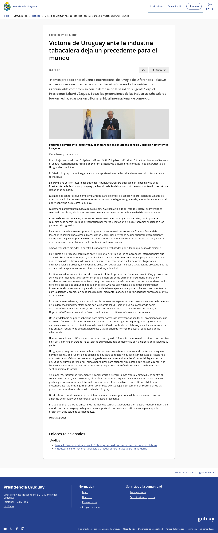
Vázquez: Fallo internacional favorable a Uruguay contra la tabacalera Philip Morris (101, 448)
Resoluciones (89, 502)
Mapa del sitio (129, 529)
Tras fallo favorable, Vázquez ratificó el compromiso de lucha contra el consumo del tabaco (106, 445)
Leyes (85, 492)
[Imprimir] (143, 70)
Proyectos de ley (91, 507)
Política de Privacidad (175, 529)
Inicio (6, 15)
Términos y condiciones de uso (200, 529)
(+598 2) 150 (21, 501)
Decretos (87, 497)
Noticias (36, 15)
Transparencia (138, 492)
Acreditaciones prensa (142, 497)
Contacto (9, 506)
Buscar (194, 7)
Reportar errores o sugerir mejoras (194, 472)
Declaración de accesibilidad (150, 529)
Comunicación (175, 6)
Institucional (156, 6)
